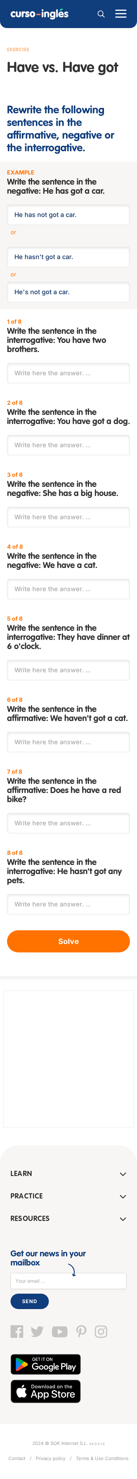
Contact (16, 1458)
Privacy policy (50, 1458)
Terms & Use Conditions (102, 1458)
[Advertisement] (68, 1059)
